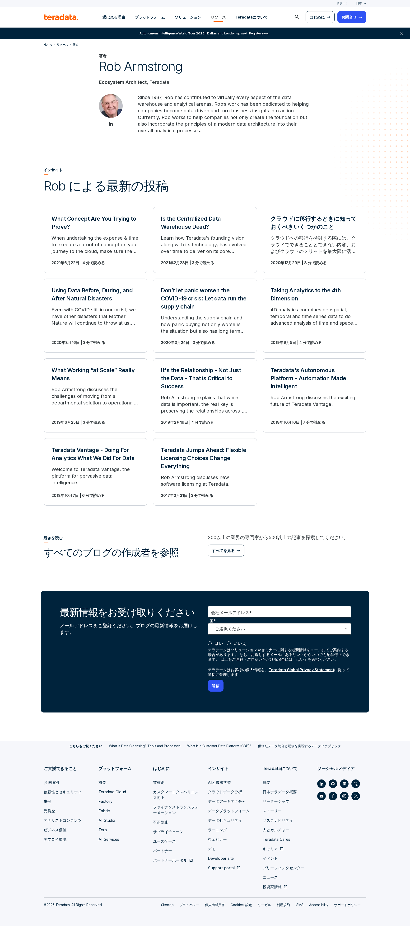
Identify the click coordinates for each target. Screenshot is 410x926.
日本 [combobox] (359, 3)
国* (213, 621)
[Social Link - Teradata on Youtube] (321, 796)
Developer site (221, 858)
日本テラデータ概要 (280, 791)
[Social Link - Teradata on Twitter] (355, 783)
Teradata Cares (276, 839)
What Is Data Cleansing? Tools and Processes (145, 746)
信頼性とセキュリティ (63, 791)
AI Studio (106, 820)
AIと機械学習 (219, 782)
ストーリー (272, 810)
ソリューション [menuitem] (188, 17)
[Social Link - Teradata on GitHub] (333, 783)
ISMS (299, 905)
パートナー (162, 850)
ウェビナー (217, 839)
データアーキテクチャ (227, 801)
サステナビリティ (278, 820)
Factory (105, 801)
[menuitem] (297, 17)
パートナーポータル (170, 860)
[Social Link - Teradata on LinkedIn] (321, 783)
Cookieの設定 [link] (241, 905)
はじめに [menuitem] (317, 17)
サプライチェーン (168, 831)
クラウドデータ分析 (225, 791)
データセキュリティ (225, 820)
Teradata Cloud (112, 791)
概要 (102, 782)
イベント (270, 858)
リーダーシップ (276, 801)
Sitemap (167, 905)
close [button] (401, 33)
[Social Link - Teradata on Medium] (344, 783)
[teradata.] (61, 17)
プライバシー (189, 905)
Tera (102, 829)
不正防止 (160, 822)
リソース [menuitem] (218, 17)
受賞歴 (49, 810)
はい (218, 643)
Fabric (104, 810)
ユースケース (164, 841)
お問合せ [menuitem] (349, 17)
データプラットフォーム (229, 810)
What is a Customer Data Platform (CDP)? (219, 746)
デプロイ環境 (55, 839)
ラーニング (217, 829)
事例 (47, 801)
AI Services (108, 839)
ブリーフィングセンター (283, 867)
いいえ (239, 643)
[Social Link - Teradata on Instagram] (344, 796)
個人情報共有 (215, 905)
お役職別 (51, 782)
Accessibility (318, 905)
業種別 (158, 782)
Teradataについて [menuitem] (251, 17)
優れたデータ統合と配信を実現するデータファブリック (299, 746)
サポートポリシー (347, 905)
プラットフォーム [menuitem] (150, 17)
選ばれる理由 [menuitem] (113, 17)
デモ (211, 848)
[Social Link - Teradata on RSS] (355, 796)
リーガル (264, 905)
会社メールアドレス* (231, 612)
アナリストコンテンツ (63, 820)
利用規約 (283, 905)
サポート (342, 3)
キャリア (270, 848)
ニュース (270, 877)
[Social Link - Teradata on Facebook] (333, 796)
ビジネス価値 (55, 829)
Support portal (221, 867)
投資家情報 (272, 886)
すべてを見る (223, 550)
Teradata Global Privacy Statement (301, 669)
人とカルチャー (276, 829)
